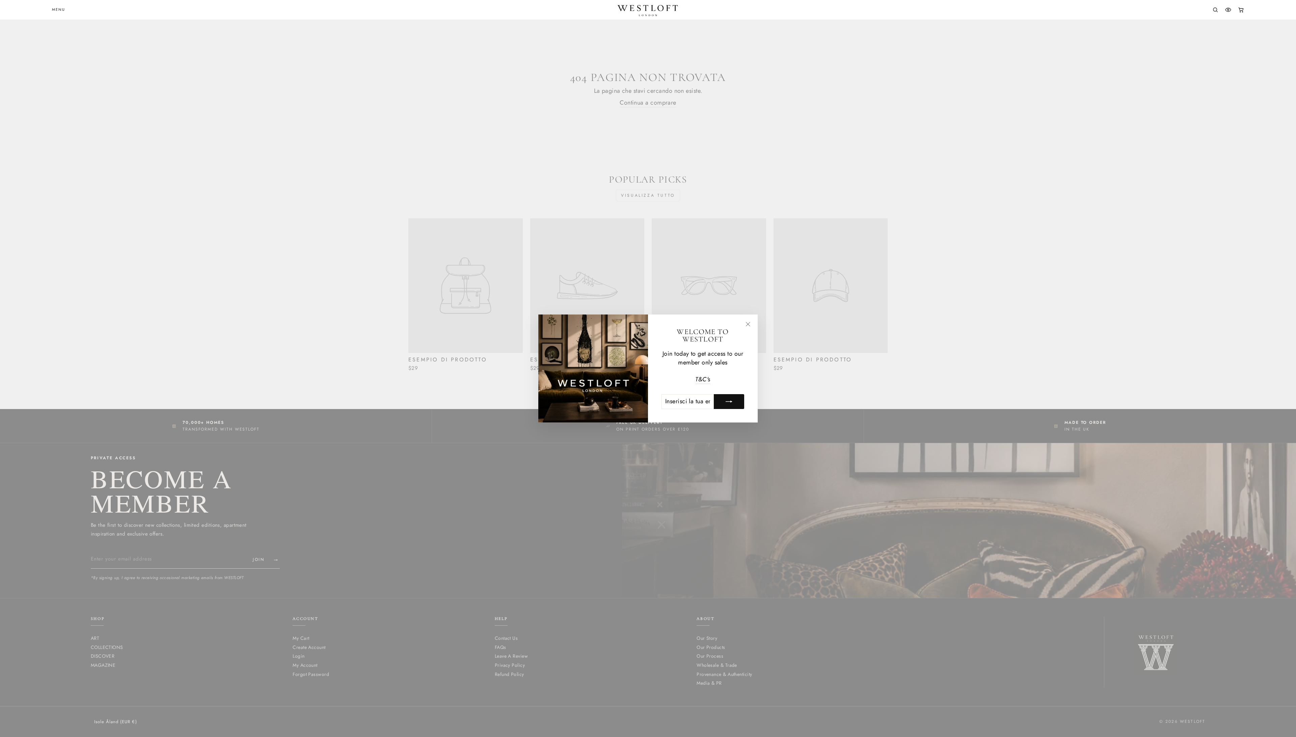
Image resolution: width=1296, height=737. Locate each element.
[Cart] (1241, 10)
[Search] (1215, 10)
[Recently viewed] (1228, 10)
